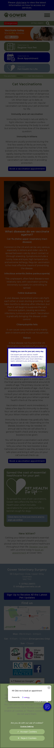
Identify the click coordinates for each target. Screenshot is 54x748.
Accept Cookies (28, 731)
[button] (47, 707)
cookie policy (41, 701)
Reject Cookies (28, 738)
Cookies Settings (27, 726)
